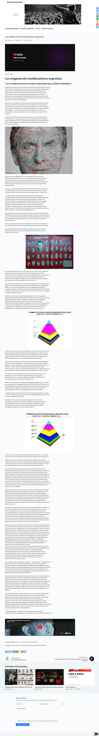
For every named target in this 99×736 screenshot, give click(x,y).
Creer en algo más (70, 687)
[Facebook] (97, 8)
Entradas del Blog (47, 29)
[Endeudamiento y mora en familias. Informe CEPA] (19, 677)
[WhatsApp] (97, 19)
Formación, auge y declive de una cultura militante (49, 687)
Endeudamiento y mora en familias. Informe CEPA (18, 687)
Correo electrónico (45, 704)
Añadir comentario (21, 708)
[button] (95, 734)
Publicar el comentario (22, 724)
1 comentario (77, 689)
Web (64, 704)
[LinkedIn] (97, 16)
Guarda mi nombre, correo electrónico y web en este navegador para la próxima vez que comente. (37, 721)
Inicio (38, 29)
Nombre (19, 704)
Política (30, 40)
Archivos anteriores (27, 29)
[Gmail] (97, 24)
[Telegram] (97, 27)
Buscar (4, 14)
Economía (26, 40)
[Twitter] (97, 11)
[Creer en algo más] (80, 677)
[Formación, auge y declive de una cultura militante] (49, 677)
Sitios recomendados (12, 29)
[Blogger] (97, 21)
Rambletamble (15, 2)
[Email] (97, 13)
